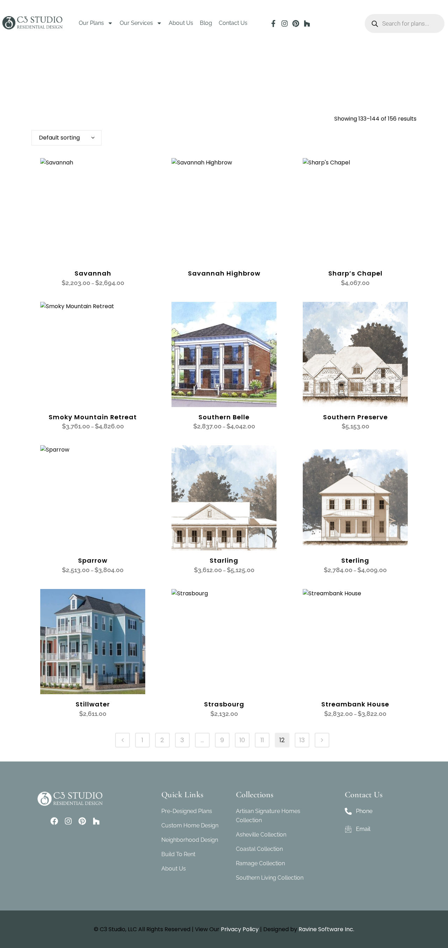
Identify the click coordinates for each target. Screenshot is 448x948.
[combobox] (66, 137)
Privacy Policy (240, 929)
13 (302, 740)
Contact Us (233, 23)
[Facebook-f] (273, 23)
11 (262, 740)
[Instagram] (284, 23)
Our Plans (91, 23)
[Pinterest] (295, 23)
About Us (181, 23)
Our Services (136, 23)
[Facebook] (54, 821)
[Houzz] (307, 23)
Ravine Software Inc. (326, 929)
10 (242, 740)
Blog (206, 23)
